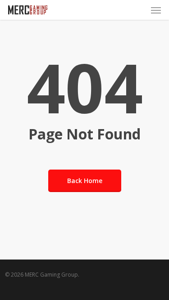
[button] (156, 9)
